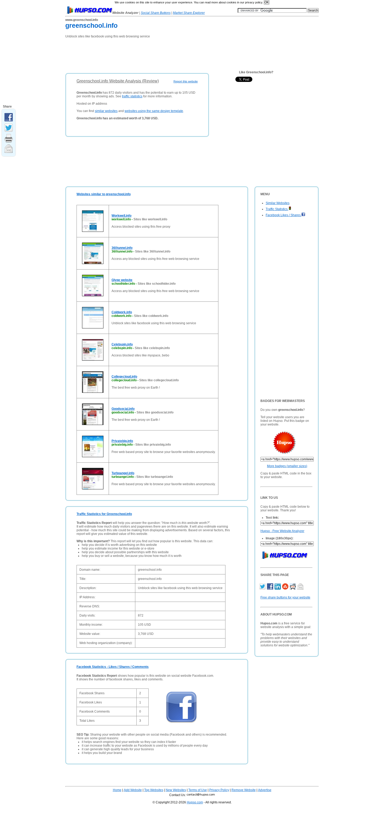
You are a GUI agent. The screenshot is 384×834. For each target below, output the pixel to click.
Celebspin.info (122, 344)
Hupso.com (195, 802)
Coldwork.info (122, 312)
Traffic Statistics (277, 209)
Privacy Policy (219, 790)
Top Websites (153, 790)
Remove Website (243, 790)
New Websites (176, 790)
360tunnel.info (122, 248)
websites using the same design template (154, 111)
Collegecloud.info (124, 376)
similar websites (106, 111)
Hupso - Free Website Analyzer (282, 531)
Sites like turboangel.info (154, 477)
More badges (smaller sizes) (287, 466)
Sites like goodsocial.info (155, 412)
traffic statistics (132, 96)
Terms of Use (197, 790)
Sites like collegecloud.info (159, 380)
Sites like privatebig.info (153, 444)
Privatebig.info (122, 441)
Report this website (185, 81)
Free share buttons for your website (285, 597)
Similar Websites (277, 203)
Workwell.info (121, 215)
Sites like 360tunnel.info (152, 251)
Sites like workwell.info (150, 219)
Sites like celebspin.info (152, 348)
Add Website (133, 790)
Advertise (264, 790)
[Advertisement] (160, 54)
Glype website (122, 280)
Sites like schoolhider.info (157, 284)
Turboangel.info (123, 473)
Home (117, 790)
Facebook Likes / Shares (283, 215)
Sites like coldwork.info (151, 316)
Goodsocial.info (123, 409)
